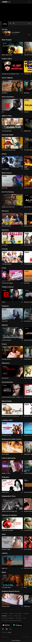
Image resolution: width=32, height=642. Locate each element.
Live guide (4, 613)
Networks (4, 615)
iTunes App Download (6, 625)
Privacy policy (17, 615)
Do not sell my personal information (12, 620)
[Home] (6, 1)
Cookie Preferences (16, 640)
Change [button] (9, 632)
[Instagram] (3, 629)
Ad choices (19, 618)
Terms (10, 615)
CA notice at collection (8, 618)
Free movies (18, 613)
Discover (11, 613)
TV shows (25, 613)
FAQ (24, 618)
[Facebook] (7, 629)
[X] (10, 629)
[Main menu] (29, 2)
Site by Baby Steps (26, 636)
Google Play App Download (18, 625)
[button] (16, 33)
